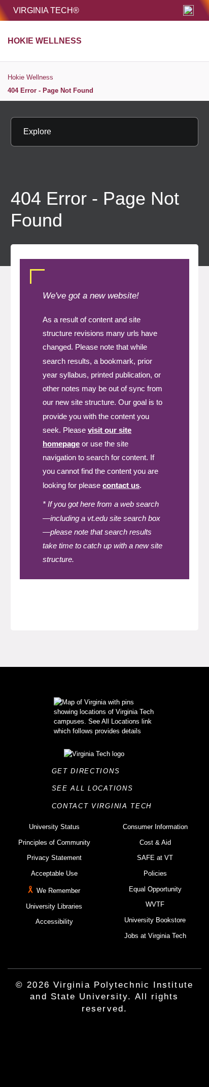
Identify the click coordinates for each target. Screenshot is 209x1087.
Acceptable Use (54, 873)
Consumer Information (155, 827)
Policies (155, 873)
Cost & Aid (155, 842)
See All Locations (95, 788)
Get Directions (89, 771)
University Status (54, 827)
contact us (121, 485)
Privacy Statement (54, 857)
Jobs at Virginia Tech (155, 936)
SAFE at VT (155, 857)
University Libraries (54, 906)
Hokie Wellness (30, 77)
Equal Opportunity (155, 889)
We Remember (58, 890)
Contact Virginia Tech (105, 806)
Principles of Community (54, 842)
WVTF (155, 904)
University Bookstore (155, 920)
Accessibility (54, 921)
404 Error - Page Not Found (50, 90)
